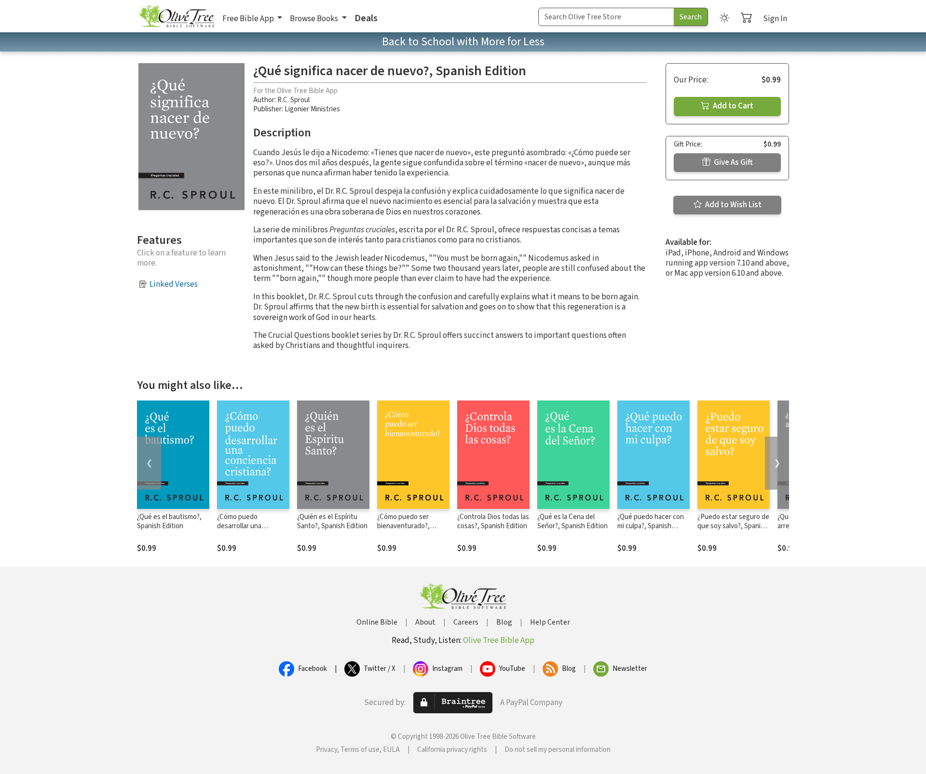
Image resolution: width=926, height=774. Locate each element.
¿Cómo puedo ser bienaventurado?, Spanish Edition (403, 526)
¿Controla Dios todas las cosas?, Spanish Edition (493, 521)
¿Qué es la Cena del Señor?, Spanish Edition (572, 521)
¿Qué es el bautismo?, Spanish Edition (169, 521)
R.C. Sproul (293, 100)
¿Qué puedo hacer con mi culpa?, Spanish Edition (650, 526)
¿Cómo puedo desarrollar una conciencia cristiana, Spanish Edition (247, 530)
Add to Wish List (733, 205)
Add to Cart (732, 106)
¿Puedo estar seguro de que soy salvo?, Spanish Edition (733, 526)
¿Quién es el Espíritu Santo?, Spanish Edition (332, 521)
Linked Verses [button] (174, 284)
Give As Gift (732, 162)
